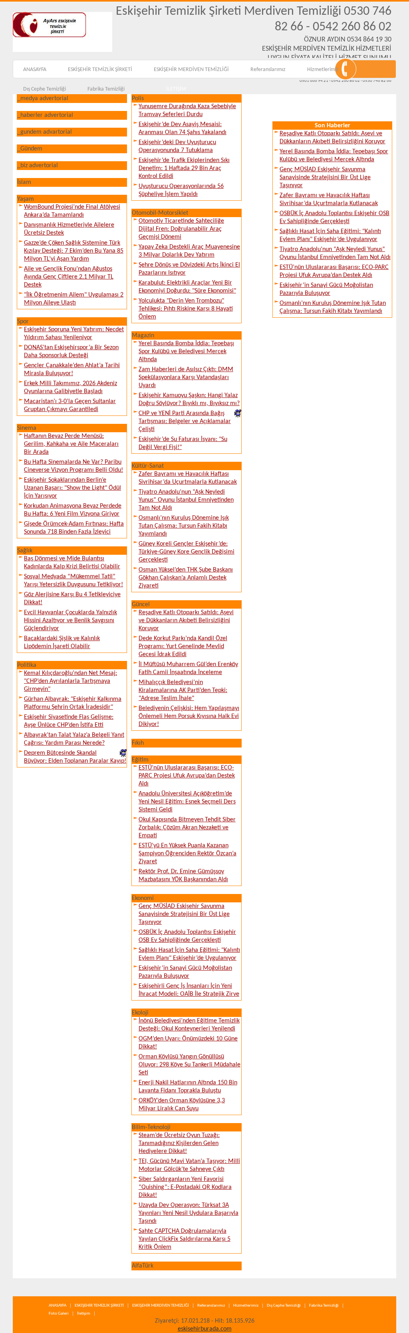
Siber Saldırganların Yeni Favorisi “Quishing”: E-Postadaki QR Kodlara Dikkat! (185, 1187)
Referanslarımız (268, 70)
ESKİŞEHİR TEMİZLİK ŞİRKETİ (100, 70)
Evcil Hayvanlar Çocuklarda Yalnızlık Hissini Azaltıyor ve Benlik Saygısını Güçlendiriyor (70, 620)
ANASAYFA (34, 70)
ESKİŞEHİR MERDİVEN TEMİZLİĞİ (191, 70)
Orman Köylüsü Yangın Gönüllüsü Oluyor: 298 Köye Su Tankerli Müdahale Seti (189, 1065)
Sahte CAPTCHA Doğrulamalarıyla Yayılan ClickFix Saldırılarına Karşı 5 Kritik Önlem (184, 1239)
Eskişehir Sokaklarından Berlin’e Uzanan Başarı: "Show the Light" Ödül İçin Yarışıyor (72, 488)
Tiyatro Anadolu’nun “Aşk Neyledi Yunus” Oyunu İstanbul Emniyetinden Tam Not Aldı (186, 500)
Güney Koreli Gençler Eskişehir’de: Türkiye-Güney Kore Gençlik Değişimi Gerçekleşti (186, 552)
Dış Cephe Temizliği (44, 89)
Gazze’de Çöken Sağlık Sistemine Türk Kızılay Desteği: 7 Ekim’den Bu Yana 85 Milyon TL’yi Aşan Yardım (73, 251)
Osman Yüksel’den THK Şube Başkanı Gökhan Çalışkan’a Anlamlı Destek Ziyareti (186, 578)
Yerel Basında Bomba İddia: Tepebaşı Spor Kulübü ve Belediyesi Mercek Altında (186, 351)
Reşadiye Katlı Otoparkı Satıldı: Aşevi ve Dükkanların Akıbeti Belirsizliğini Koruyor (186, 620)
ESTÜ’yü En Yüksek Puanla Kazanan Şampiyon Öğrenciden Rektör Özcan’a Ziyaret (187, 854)
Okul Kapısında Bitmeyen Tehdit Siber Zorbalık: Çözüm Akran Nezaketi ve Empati (187, 828)
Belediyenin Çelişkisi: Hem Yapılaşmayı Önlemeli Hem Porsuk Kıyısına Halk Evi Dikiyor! (189, 716)
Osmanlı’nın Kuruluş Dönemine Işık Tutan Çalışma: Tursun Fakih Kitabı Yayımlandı (184, 526)
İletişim (83, 1313)
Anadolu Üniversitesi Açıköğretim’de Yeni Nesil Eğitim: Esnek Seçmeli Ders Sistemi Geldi (187, 802)
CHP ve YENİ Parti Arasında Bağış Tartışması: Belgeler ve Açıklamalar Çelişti (185, 421)
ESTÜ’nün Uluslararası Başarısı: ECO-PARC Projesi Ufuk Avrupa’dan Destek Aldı (187, 776)
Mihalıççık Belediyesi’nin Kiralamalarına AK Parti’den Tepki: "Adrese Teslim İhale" (183, 690)
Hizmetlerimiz (323, 70)
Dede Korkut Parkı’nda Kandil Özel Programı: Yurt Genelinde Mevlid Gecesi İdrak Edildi (183, 646)
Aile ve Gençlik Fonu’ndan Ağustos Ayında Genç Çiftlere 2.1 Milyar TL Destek (68, 277)
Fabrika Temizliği (106, 89)
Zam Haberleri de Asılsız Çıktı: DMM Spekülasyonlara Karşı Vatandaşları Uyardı (186, 377)
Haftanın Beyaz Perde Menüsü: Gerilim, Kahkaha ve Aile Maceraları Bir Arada (71, 444)
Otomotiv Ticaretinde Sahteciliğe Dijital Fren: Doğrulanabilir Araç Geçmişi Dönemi (181, 229)
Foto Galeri (59, 1313)
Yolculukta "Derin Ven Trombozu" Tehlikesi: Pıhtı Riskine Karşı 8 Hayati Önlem (186, 309)
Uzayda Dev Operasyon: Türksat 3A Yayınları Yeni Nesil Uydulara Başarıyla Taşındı (188, 1213)
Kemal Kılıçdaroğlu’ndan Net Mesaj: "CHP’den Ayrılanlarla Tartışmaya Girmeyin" (70, 681)
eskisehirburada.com (205, 1329)
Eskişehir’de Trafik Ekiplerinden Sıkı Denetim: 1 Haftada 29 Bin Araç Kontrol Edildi (184, 168)
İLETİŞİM (176, 89)
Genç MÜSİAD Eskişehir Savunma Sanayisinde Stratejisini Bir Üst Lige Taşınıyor (184, 914)
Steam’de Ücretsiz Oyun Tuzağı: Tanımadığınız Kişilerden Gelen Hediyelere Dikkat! (179, 1143)
